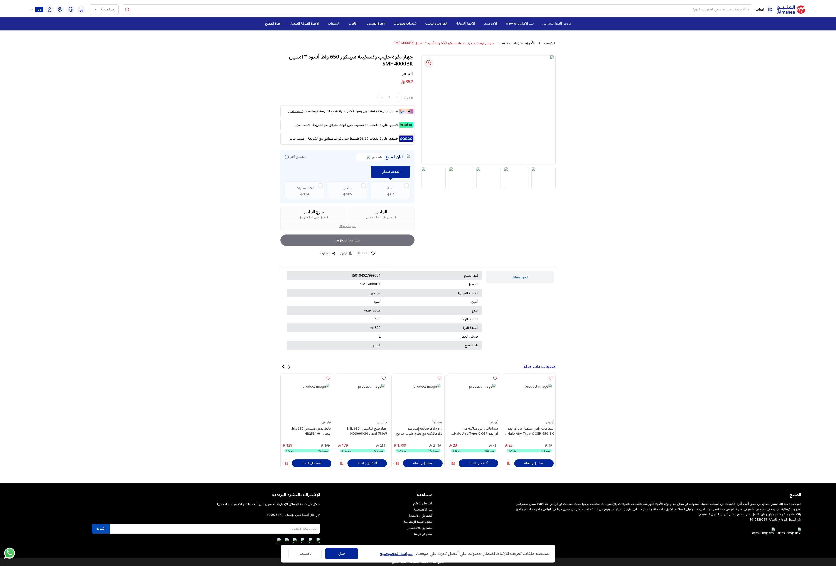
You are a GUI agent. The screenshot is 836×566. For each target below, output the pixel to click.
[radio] (390, 190)
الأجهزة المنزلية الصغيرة (518, 43)
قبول (341, 553)
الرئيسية (550, 43)
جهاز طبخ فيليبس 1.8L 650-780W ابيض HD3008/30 (366, 431)
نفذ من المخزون (347, 240)
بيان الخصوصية (423, 509)
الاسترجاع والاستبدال (420, 516)
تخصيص (304, 553)
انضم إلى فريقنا (423, 534)
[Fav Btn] (551, 378)
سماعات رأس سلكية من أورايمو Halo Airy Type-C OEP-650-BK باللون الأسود (530, 431)
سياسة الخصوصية (396, 553)
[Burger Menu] (770, 9)
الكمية (408, 98)
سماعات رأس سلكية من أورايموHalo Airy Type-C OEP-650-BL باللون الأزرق (476, 431)
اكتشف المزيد (295, 111)
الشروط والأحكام (347, 226)
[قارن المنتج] (508, 463)
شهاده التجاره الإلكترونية (418, 522)
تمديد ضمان (390, 171)
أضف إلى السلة (534, 463)
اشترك (100, 529)
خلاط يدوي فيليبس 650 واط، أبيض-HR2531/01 (311, 431)
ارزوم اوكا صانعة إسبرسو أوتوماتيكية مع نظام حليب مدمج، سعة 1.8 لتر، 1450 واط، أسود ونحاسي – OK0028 (418, 431)
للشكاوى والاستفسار (420, 528)
